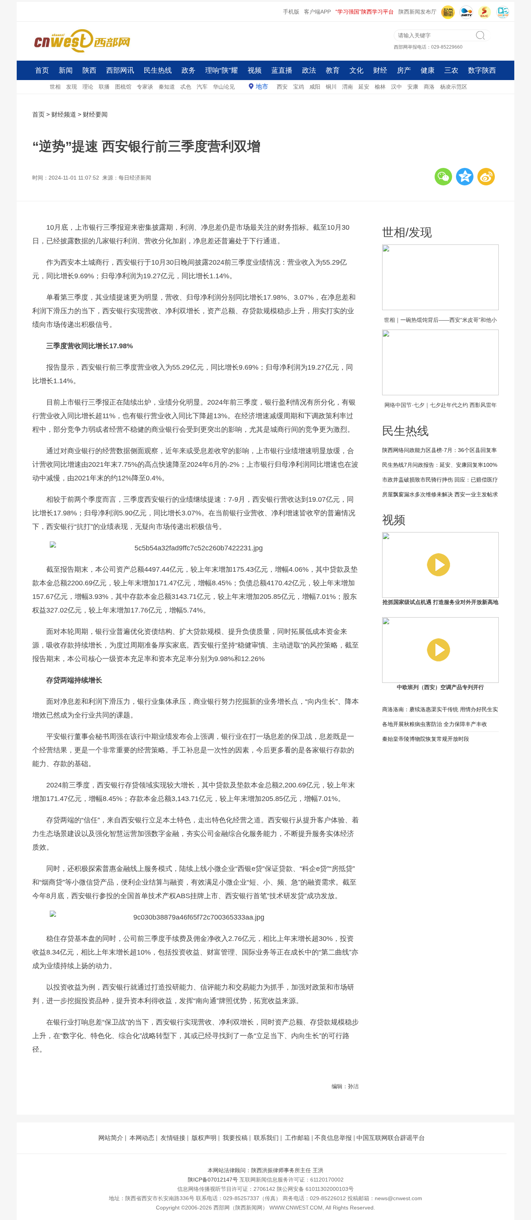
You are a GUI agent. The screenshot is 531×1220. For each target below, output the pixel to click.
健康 (428, 70)
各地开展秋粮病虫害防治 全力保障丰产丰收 (434, 724)
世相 (55, 87)
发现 (71, 87)
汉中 (396, 87)
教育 (333, 70)
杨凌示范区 (453, 87)
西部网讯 (120, 70)
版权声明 (204, 1137)
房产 (404, 70)
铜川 (331, 87)
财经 (380, 70)
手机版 (291, 12)
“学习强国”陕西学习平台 (364, 12)
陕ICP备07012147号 (213, 1179)
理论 (87, 87)
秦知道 (167, 87)
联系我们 (266, 1137)
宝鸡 (298, 87)
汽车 (202, 87)
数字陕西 (482, 70)
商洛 (429, 87)
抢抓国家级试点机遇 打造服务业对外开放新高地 (440, 602)
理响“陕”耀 (221, 70)
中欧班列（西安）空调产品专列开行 (440, 687)
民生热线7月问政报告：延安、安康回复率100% (439, 465)
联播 (104, 87)
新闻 (66, 70)
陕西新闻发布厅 (417, 12)
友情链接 (173, 1137)
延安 (363, 87)
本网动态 (141, 1137)
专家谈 (145, 87)
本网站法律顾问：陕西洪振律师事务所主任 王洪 (265, 1170)
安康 (412, 87)
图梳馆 (123, 87)
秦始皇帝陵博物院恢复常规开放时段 (425, 739)
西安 (282, 87)
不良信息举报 (333, 1137)
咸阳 (314, 87)
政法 (309, 70)
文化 (356, 70)
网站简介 (110, 1137)
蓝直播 (281, 70)
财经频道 (63, 114)
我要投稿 (235, 1137)
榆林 (380, 87)
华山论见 (224, 87)
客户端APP (317, 12)
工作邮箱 (297, 1137)
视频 (255, 70)
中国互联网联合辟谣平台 (390, 1137)
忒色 (185, 87)
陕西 (89, 70)
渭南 (347, 87)
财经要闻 (95, 114)
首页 (42, 70)
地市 (262, 86)
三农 (451, 70)
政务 (189, 70)
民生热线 (158, 70)
